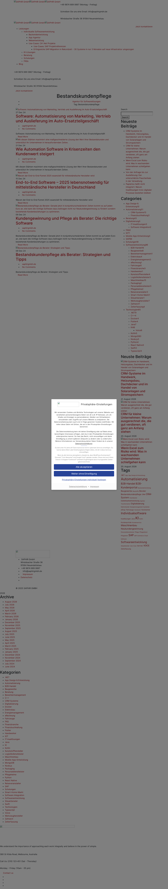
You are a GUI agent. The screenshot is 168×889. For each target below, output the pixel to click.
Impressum (94, 486)
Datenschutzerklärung (83, 443)
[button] (84, 467)
